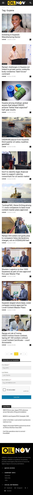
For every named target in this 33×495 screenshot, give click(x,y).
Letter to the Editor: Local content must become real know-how (16, 421)
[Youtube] (5, 491)
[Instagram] (15, 488)
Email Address (6, 380)
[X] (25, 488)
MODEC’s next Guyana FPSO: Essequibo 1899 (16, 416)
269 (11, 354)
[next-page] (25, 353)
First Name (5, 365)
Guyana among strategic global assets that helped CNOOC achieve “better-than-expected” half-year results (15, 106)
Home (3, 7)
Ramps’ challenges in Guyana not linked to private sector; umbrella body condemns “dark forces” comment (16, 70)
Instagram (19, 488)
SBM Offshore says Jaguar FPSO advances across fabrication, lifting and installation (15, 411)
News (3, 168)
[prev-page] (7, 353)
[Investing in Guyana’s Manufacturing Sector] (16, 23)
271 (21, 354)
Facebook (9, 488)
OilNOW (4, 39)
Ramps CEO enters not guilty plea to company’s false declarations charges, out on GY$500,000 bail (16, 238)
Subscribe (16, 397)
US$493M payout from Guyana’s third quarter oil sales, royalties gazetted (15, 141)
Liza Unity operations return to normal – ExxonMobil (14, 432)
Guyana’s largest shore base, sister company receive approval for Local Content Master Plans (16, 305)
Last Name (5, 372)
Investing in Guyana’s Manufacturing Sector (11, 36)
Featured (4, 31)
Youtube (9, 491)
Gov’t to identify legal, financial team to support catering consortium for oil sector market (15, 174)
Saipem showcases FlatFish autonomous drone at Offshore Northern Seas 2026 (16, 426)
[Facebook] (5, 488)
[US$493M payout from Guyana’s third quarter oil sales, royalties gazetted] (16, 127)
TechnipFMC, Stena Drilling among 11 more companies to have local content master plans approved (16, 207)
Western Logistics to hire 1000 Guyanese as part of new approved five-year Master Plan (16, 271)
